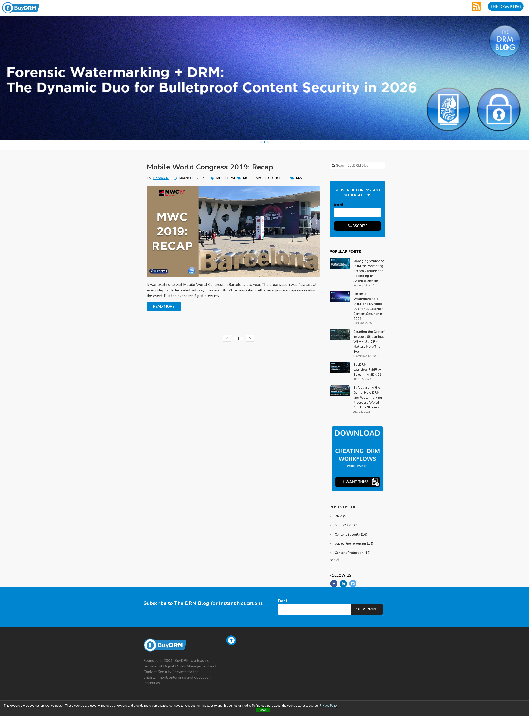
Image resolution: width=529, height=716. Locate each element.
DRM (342, 516)
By (158, 177)
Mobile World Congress (265, 178)
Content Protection (353, 552)
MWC (300, 178)
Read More (163, 306)
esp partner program (354, 543)
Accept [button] (263, 710)
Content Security (351, 534)
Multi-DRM (225, 178)
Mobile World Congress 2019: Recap (210, 167)
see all (335, 559)
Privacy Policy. (329, 705)
